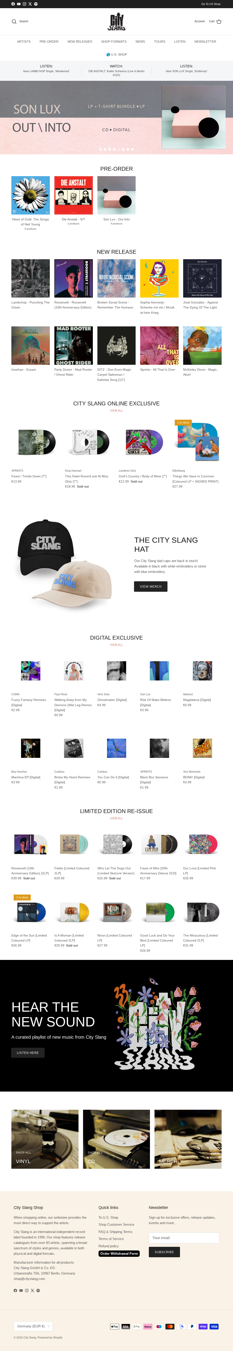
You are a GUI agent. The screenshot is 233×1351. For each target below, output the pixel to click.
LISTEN (179, 41)
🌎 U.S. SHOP (116, 54)
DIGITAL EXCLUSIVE (116, 638)
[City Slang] (116, 21)
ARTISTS (23, 41)
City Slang (29, 1337)
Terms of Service (111, 1239)
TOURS (159, 41)
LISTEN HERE (28, 1053)
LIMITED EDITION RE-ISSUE (116, 811)
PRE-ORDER (49, 41)
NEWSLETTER (205, 41)
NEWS (140, 41)
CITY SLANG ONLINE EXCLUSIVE (116, 403)
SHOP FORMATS (114, 41)
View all (116, 410)
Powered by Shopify (50, 1337)
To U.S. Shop (108, 1217)
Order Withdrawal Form (119, 1253)
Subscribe (164, 1252)
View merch (151, 586)
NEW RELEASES (80, 41)
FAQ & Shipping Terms (115, 1232)
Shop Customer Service (116, 1224)
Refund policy (109, 1246)
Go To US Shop (210, 4)
